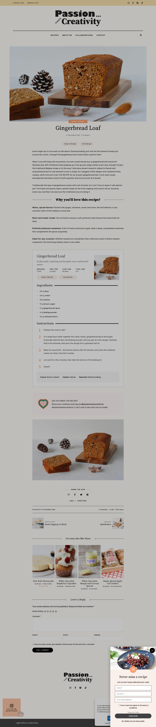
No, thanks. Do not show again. (133, 721)
